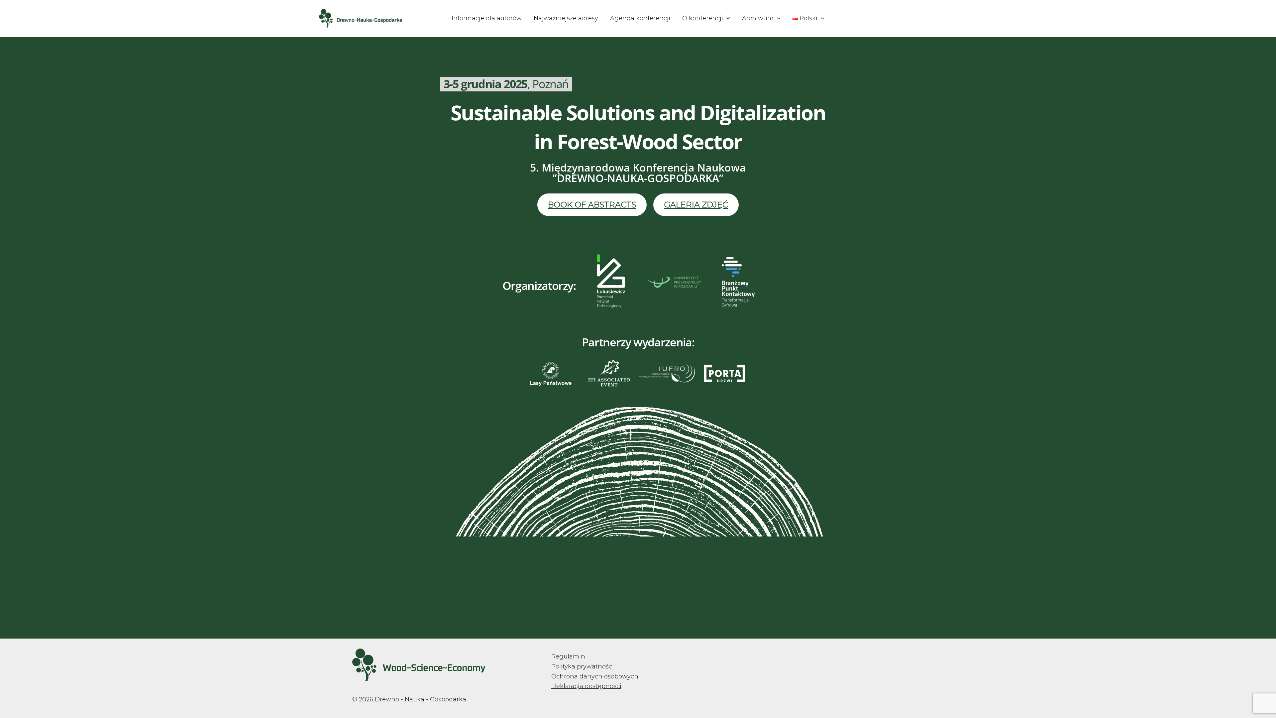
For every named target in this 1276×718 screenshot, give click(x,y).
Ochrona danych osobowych (594, 676)
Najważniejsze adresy (566, 18)
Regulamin (568, 656)
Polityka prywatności (582, 666)
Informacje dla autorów (487, 18)
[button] (726, 18)
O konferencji (702, 18)
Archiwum (758, 18)
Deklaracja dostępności (586, 686)
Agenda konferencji (640, 18)
